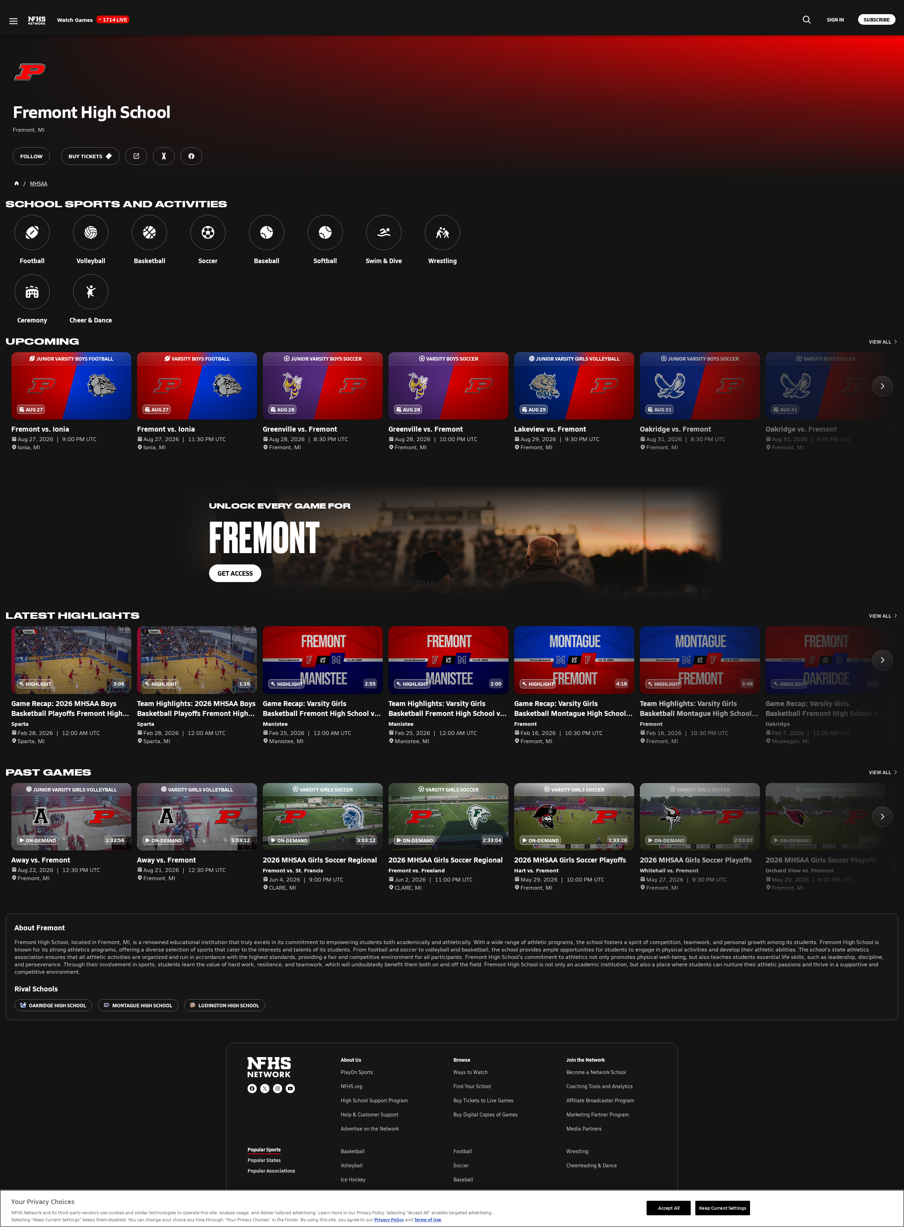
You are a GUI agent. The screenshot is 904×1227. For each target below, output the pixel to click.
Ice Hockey (353, 1179)
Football (462, 1151)
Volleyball (352, 1165)
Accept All (668, 1207)
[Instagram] (277, 1088)
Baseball (463, 1179)
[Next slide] (882, 386)
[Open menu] (13, 21)
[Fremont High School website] (136, 156)
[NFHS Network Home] (37, 21)
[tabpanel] (498, 1165)
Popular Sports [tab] (264, 1149)
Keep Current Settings (722, 1207)
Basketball (353, 1151)
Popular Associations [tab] (271, 1170)
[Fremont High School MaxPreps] (164, 156)
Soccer (461, 1165)
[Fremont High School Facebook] (191, 156)
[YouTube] (290, 1088)
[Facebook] (252, 1088)
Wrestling (577, 1151)
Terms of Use (427, 1219)
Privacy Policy (389, 1219)
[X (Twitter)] (264, 1088)
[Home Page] (16, 183)
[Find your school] (806, 19)
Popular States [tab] (264, 1159)
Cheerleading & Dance (591, 1165)
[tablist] (283, 1160)
